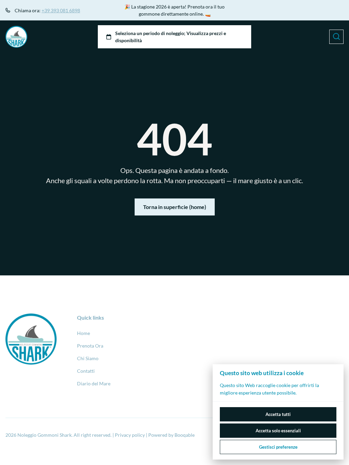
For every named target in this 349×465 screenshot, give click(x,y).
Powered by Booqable (171, 435)
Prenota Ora (90, 346)
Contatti (86, 371)
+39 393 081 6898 (61, 10)
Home (83, 333)
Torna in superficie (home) (174, 207)
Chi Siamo (87, 358)
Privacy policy (130, 435)
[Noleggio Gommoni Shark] (16, 37)
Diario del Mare (93, 383)
